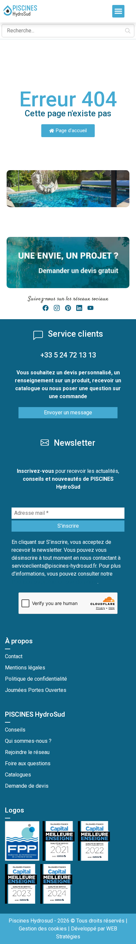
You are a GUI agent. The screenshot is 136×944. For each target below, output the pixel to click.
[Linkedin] (79, 308)
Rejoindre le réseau (27, 752)
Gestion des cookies (43, 928)
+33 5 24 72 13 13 (68, 355)
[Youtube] (90, 308)
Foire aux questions (28, 763)
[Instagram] (57, 308)
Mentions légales (25, 667)
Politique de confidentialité (36, 679)
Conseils (15, 730)
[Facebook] (46, 308)
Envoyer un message (68, 412)
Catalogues (18, 775)
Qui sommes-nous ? (28, 741)
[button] (118, 11)
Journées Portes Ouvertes (35, 690)
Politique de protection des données (54, 582)
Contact (13, 656)
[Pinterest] (68, 308)
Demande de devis (27, 786)
